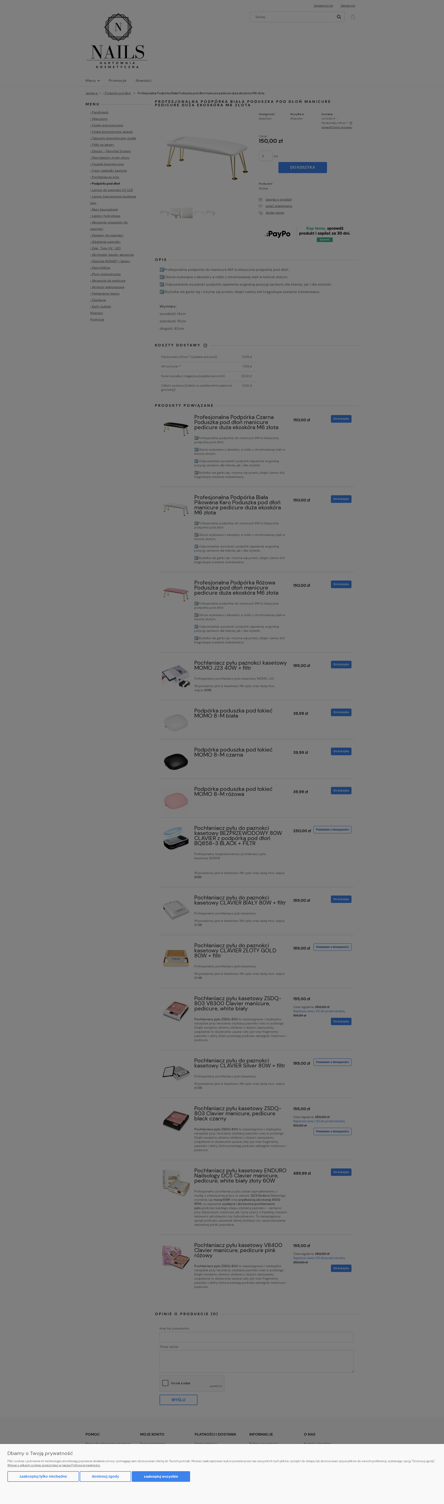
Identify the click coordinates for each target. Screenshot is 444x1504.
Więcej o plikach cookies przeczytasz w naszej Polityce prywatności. (54, 1465)
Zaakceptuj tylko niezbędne (43, 1476)
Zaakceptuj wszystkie (161, 1476)
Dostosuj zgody (105, 1476)
